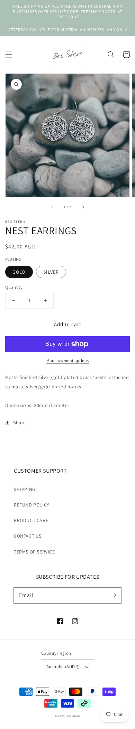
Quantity (13, 287)
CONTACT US (28, 536)
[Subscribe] (113, 595)
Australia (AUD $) (63, 667)
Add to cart (67, 324)
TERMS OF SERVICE (34, 552)
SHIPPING (25, 489)
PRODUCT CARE (31, 520)
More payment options (67, 360)
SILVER (51, 272)
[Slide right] (83, 207)
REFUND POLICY (32, 505)
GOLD (19, 272)
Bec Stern (73, 716)
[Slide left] (52, 207)
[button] (8, 54)
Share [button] (19, 422)
